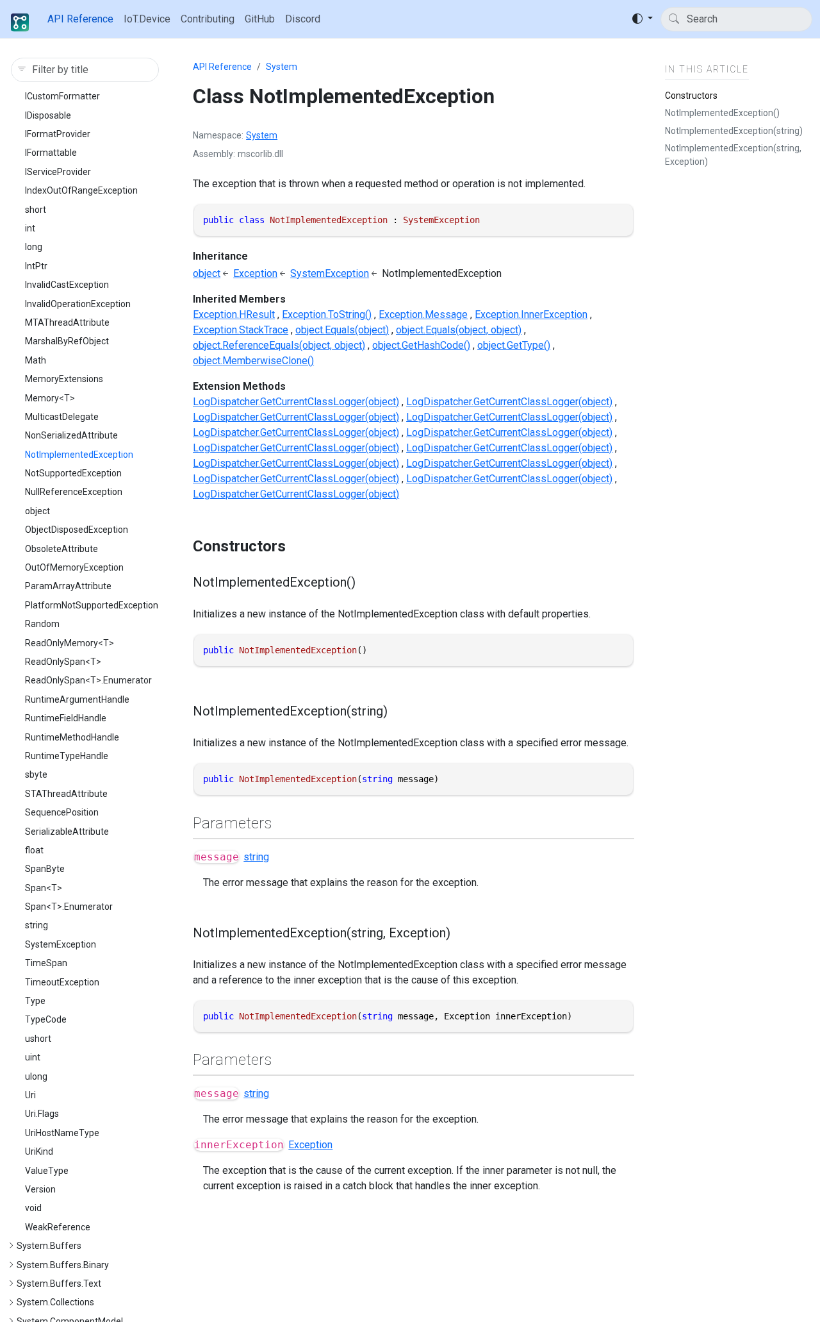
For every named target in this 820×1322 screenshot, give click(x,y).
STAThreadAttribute (66, 794)
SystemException (60, 944)
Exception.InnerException (531, 314)
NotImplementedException (79, 454)
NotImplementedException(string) (734, 131)
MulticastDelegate (62, 417)
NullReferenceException (73, 492)
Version (40, 1189)
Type (35, 1001)
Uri (30, 1095)
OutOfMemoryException (74, 567)
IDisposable (48, 115)
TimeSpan (46, 963)
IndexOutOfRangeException (81, 190)
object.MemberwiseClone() (253, 361)
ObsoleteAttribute (61, 549)
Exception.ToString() (327, 314)
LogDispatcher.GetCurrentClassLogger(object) (296, 402)
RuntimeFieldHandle (65, 718)
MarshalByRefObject (67, 341)
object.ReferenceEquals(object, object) (279, 345)
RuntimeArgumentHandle (77, 699)
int (30, 228)
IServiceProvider (58, 172)
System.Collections (55, 1302)
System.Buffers (49, 1246)
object (37, 511)
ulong (36, 1076)
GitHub (260, 19)
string (36, 926)
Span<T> (43, 888)
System (281, 67)
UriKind (39, 1151)
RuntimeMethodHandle (72, 737)
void (33, 1208)
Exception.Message (423, 314)
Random (42, 624)
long (33, 247)
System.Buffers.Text (59, 1283)
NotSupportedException (73, 473)
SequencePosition (62, 812)
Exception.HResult (234, 314)
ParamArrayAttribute (68, 586)
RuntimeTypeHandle (66, 756)
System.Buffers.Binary (63, 1265)
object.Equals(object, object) (458, 330)
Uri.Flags (42, 1114)
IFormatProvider (57, 134)
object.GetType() (513, 345)
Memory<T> (50, 398)
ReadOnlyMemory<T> (69, 643)
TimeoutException (62, 982)
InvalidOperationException (78, 304)
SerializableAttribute (67, 831)
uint (32, 1057)
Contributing (207, 19)
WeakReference (57, 1227)
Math (35, 360)
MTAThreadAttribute (67, 322)
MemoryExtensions (64, 379)
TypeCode (46, 1019)
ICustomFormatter (62, 96)
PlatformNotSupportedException (91, 605)
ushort (38, 1038)
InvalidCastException (67, 285)
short (35, 210)
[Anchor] (296, 546)
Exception (255, 273)
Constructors (691, 95)
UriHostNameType (62, 1133)
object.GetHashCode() (421, 345)
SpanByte (45, 869)
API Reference (80, 19)
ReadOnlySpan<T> (63, 662)
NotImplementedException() (722, 113)
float (34, 850)
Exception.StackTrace (240, 330)
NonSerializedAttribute (71, 435)
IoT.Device (147, 19)
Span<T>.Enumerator (69, 906)
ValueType (47, 1171)
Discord (302, 19)
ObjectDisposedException (76, 529)
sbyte (36, 774)
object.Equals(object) (342, 330)
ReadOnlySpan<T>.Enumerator (88, 680)
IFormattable (51, 152)
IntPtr (36, 266)
